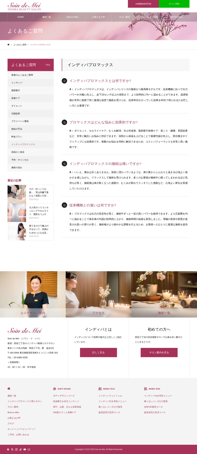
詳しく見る (98, 352)
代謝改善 (15, 113)
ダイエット (16, 106)
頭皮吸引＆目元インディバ (66, 401)
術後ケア (15, 98)
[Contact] (28, 449)
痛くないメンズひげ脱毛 (110, 407)
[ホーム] (8, 45)
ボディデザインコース (64, 395)
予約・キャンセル (20, 160)
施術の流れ (16, 167)
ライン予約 (174, 4)
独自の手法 (16, 129)
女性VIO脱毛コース (153, 407)
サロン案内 (124, 17)
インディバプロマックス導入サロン (25, 401)
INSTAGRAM (176, 17)
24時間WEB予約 (143, 4)
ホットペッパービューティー (22, 429)
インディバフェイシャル (110, 395)
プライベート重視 (20, 121)
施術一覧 (46, 17)
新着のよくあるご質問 (22, 75)
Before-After (72, 17)
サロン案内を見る (159, 352)
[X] (12, 449)
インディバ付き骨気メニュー (112, 401)
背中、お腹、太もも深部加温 (67, 407)
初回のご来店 (17, 152)
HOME (20, 17)
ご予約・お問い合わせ (18, 434)
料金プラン (16, 136)
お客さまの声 (98, 17)
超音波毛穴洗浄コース (109, 412)
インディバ (16, 82)
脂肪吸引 (15, 90)
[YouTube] (24, 449)
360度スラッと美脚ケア (64, 412)
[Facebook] (8, 449)
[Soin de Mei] (24, 6)
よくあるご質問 (150, 17)
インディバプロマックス (23, 144)
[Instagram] (16, 449)
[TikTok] (20, 449)
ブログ (11, 423)
